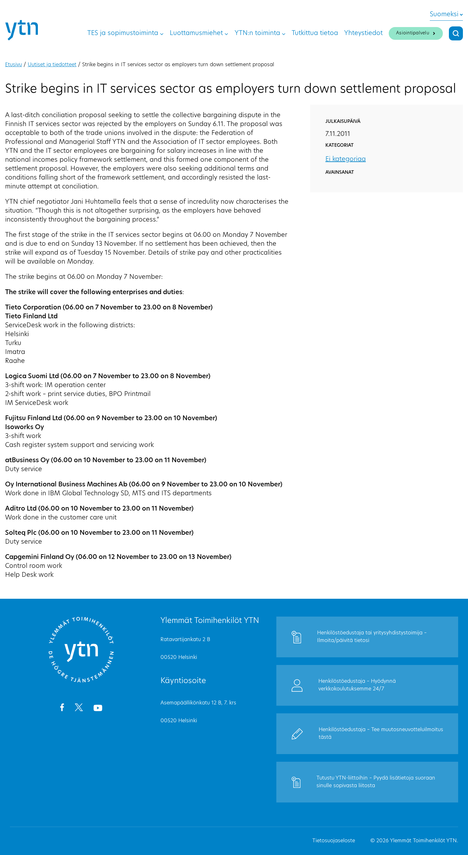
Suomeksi (444, 14)
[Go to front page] (81, 681)
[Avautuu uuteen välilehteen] (62, 708)
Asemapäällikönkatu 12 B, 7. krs (198, 703)
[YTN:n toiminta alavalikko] (284, 33)
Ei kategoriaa (345, 159)
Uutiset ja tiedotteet (52, 64)
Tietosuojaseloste (333, 841)
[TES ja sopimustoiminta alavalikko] (162, 33)
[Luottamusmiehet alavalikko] (226, 33)
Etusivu (13, 64)
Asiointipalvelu (412, 33)
